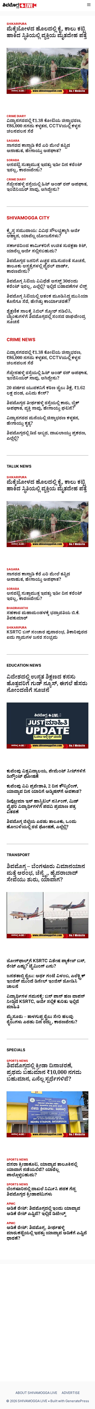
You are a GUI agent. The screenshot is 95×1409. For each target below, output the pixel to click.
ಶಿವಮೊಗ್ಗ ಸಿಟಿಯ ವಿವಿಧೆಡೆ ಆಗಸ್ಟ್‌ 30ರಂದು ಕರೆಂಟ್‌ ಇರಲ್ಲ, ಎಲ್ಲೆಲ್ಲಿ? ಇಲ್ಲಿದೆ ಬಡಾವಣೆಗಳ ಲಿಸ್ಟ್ (47, 284)
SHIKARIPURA (17, 24)
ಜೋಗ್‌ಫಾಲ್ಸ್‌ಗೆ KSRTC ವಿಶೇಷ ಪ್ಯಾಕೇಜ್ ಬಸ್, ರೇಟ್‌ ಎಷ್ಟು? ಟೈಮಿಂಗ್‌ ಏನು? (46, 964)
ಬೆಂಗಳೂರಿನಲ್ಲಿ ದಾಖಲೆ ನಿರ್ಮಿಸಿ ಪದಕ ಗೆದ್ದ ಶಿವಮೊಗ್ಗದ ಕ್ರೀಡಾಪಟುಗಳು (41, 1192)
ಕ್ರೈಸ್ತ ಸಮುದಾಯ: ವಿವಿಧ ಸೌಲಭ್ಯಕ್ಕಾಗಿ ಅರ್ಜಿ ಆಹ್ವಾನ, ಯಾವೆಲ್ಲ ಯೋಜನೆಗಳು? (43, 234)
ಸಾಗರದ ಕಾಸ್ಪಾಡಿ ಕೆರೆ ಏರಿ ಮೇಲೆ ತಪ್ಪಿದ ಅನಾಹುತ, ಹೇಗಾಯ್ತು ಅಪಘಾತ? (38, 149)
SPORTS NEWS (17, 1061)
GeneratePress (77, 1402)
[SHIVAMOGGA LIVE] (19, 5)
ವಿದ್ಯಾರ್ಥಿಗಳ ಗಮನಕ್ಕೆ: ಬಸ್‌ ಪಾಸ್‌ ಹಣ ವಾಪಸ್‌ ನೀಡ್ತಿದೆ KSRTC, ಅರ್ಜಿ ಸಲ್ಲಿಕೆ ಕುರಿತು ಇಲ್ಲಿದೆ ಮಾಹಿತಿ (46, 1002)
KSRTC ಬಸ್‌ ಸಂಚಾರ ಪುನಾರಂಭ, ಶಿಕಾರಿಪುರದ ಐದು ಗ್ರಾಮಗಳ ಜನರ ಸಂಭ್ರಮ (47, 635)
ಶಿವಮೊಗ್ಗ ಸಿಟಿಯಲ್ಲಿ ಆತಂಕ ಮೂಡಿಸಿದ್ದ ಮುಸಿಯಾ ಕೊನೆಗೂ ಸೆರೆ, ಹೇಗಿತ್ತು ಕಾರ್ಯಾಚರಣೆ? (47, 299)
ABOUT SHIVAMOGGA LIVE (36, 1393)
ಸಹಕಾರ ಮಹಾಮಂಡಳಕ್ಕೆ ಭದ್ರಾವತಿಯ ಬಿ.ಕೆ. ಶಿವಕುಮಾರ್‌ (43, 616)
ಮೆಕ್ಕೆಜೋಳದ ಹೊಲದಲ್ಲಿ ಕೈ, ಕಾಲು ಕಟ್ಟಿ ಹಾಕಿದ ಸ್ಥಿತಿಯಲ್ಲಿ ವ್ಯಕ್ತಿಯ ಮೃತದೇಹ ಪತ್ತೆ (47, 33)
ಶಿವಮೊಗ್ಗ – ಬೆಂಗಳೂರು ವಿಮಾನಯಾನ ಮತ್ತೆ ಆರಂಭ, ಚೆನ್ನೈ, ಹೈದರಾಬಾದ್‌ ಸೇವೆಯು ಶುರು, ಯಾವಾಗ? (46, 874)
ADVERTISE (71, 1393)
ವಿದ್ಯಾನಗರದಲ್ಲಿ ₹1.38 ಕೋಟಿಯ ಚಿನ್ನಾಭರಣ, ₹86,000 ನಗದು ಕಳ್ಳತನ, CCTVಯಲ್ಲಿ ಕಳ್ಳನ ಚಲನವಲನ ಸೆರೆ (44, 127)
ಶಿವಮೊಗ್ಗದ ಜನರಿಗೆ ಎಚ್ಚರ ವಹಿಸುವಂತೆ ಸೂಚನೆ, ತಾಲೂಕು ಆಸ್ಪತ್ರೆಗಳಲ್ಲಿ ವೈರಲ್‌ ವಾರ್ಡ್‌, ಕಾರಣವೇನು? (46, 267)
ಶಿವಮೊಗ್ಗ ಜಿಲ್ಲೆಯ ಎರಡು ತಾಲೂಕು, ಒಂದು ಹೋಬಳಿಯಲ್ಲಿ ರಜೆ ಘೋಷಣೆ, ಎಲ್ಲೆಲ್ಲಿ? (41, 825)
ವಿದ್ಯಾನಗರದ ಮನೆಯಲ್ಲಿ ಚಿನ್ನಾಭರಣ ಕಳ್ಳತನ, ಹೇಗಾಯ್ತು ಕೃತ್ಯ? (43, 421)
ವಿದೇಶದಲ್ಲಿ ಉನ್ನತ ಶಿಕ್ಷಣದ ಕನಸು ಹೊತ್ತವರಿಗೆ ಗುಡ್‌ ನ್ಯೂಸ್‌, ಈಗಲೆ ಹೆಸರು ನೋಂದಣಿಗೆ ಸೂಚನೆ (47, 685)
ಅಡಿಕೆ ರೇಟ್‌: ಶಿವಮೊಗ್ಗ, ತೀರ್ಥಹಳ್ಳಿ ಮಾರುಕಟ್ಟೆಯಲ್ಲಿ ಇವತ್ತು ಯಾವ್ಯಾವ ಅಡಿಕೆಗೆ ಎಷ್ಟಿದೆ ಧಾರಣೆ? (47, 1234)
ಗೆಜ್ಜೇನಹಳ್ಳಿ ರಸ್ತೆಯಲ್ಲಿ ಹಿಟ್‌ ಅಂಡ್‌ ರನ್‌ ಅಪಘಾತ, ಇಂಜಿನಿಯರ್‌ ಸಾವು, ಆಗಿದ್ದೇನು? (47, 187)
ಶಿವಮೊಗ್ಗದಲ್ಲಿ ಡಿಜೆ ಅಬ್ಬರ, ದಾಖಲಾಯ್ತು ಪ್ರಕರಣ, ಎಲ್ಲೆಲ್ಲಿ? (46, 436)
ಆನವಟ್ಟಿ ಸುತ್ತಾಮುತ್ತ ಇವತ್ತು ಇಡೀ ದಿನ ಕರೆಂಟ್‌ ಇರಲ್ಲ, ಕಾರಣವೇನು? (44, 168)
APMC (11, 1204)
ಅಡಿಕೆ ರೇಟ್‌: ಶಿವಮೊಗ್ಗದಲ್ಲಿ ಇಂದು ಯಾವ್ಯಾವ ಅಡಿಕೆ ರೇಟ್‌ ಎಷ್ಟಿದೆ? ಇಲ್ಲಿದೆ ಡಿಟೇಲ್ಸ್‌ (43, 1212)
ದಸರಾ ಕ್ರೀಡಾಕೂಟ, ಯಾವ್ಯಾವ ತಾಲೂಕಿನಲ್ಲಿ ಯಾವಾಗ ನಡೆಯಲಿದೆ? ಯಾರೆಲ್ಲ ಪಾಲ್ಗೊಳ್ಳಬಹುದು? (42, 1171)
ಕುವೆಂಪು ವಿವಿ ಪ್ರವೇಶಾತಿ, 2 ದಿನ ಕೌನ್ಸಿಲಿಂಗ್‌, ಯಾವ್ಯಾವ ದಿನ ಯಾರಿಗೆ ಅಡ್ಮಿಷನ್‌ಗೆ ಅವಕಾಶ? (44, 789)
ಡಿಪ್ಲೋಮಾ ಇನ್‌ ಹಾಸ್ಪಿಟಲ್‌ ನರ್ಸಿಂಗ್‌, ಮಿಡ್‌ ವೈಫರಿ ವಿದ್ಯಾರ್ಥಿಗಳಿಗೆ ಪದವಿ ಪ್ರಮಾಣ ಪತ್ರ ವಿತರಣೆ (42, 807)
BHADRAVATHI (17, 608)
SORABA (13, 161)
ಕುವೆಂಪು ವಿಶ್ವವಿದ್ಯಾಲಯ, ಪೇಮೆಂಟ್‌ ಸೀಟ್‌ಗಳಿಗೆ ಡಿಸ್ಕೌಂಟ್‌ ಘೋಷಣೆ (46, 774)
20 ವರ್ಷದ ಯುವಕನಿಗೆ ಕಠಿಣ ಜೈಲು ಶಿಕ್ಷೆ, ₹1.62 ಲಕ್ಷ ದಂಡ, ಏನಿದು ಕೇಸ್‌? (46, 391)
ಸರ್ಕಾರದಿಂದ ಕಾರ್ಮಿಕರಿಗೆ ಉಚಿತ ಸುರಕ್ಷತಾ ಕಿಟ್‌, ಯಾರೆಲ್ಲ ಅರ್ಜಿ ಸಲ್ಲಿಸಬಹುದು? (47, 249)
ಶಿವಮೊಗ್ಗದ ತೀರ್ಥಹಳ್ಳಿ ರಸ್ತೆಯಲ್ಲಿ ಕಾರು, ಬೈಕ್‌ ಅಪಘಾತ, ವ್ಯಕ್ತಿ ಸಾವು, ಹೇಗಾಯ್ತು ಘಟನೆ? (43, 406)
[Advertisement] (47, 1322)
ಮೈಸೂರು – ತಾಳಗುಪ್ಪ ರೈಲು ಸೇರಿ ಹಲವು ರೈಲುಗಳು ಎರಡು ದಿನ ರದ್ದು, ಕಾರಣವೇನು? (42, 1020)
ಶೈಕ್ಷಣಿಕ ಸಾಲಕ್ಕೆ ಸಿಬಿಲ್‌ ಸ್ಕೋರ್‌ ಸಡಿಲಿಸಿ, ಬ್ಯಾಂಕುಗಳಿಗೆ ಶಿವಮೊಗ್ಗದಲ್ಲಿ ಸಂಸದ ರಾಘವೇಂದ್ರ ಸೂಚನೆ (46, 317)
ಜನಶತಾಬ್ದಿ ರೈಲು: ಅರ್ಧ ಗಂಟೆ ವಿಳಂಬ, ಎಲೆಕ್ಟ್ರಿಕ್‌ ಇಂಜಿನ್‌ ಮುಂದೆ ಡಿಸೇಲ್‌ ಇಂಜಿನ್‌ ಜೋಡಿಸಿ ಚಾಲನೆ (46, 982)
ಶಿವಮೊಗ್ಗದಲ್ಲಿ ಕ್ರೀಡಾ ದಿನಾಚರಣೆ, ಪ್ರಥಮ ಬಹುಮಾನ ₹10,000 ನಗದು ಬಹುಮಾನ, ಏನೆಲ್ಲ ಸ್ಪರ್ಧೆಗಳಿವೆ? (44, 1074)
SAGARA (13, 141)
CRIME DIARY (16, 116)
